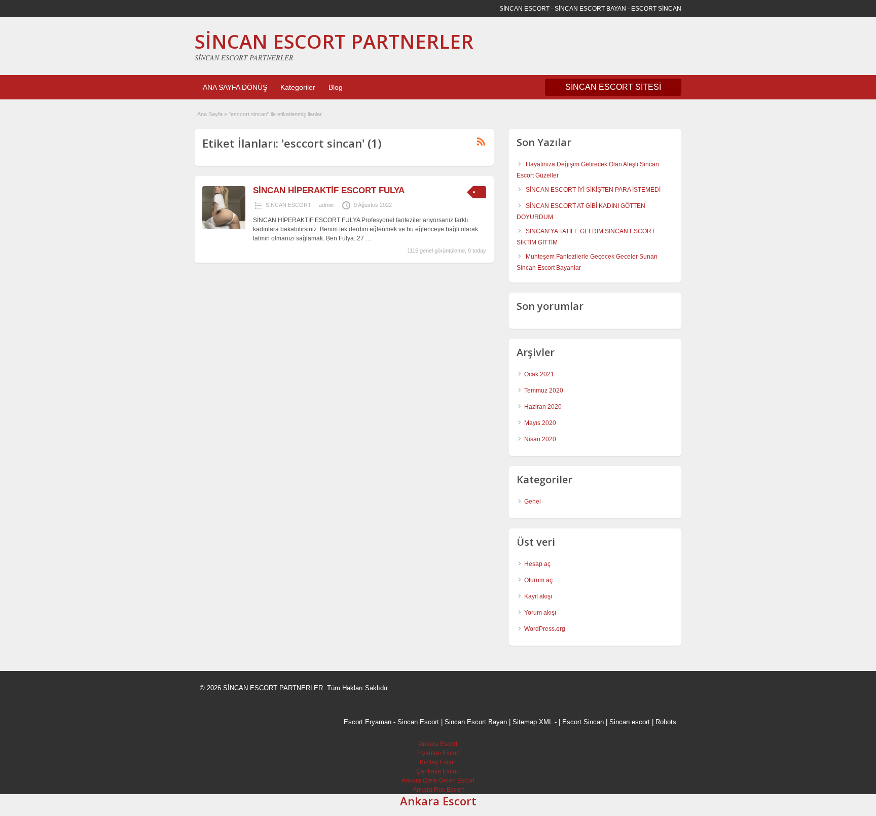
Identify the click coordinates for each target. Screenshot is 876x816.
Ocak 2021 (539, 374)
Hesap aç (537, 563)
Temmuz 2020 (543, 390)
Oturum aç (538, 580)
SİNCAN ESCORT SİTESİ (613, 87)
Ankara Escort (438, 744)
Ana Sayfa (210, 114)
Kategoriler (297, 87)
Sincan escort (629, 722)
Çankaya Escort (438, 771)
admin (326, 205)
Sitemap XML (533, 722)
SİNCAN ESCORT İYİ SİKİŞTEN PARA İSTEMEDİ (593, 189)
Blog (335, 87)
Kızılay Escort (438, 762)
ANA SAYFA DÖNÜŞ (235, 87)
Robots (665, 722)
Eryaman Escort (438, 753)
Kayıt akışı (538, 596)
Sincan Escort (418, 722)
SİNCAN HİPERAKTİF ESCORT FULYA (329, 190)
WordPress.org (544, 628)
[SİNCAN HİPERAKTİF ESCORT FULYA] (223, 227)
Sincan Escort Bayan (476, 722)
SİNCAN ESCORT (288, 205)
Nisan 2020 (540, 439)
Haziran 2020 (543, 406)
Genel (532, 501)
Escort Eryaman (367, 722)
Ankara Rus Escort (438, 789)
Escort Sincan (583, 722)
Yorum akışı (540, 612)
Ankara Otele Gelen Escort (438, 780)
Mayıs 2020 (540, 423)
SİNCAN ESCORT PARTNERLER (334, 41)
